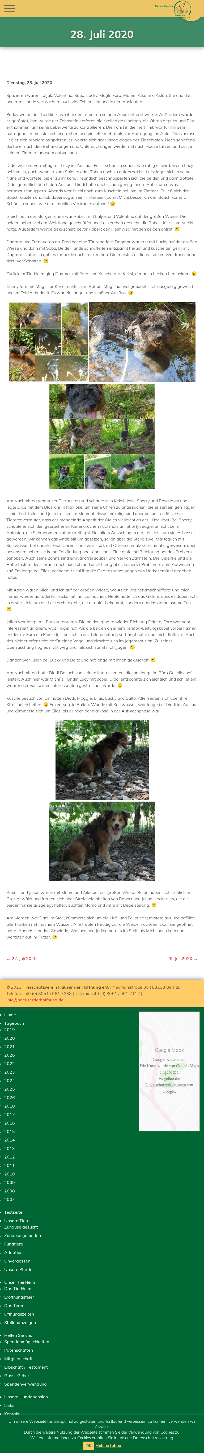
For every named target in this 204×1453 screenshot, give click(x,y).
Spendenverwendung (25, 1384)
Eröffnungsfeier (19, 1297)
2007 (9, 1199)
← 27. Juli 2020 (21, 958)
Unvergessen (17, 1261)
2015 (9, 1131)
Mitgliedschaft (18, 1358)
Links (9, 1405)
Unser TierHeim (19, 1282)
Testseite (13, 1212)
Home (10, 1014)
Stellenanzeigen (20, 1322)
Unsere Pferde (18, 1269)
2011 (9, 1165)
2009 (9, 1182)
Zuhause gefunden (22, 1235)
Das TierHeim (17, 1288)
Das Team (14, 1305)
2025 (9, 1089)
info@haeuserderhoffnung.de (34, 999)
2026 (9, 1055)
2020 (9, 1038)
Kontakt (12, 1413)
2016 (9, 1123)
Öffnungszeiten (19, 1314)
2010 (9, 1174)
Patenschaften (18, 1350)
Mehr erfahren (108, 1445)
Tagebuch (14, 1023)
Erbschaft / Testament (26, 1367)
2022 (9, 1063)
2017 (9, 1114)
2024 (9, 1080)
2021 (9, 1046)
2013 (9, 1148)
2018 (9, 1106)
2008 (9, 1190)
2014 (9, 1140)
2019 (9, 1029)
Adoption (13, 1252)
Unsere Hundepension (26, 1396)
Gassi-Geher (16, 1375)
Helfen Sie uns (18, 1335)
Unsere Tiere (16, 1220)
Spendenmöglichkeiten (26, 1341)
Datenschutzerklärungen (166, 1084)
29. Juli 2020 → (182, 958)
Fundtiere (13, 1244)
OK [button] (88, 1445)
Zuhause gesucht (21, 1227)
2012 (9, 1157)
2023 (9, 1072)
